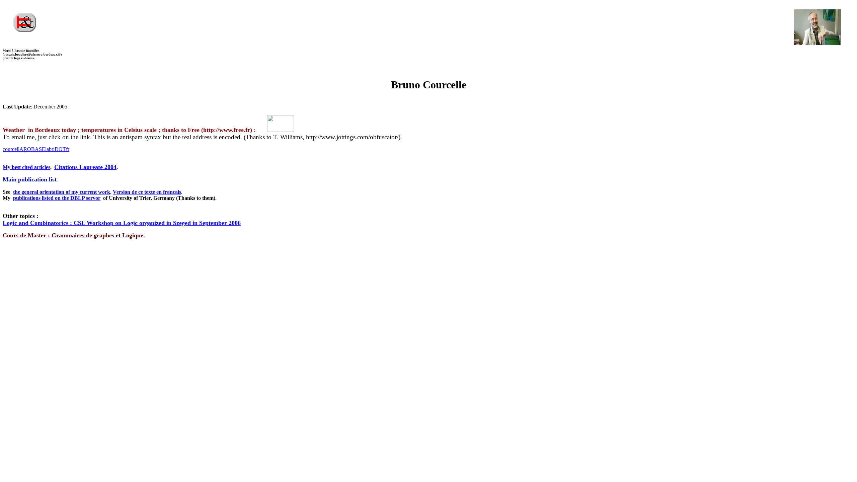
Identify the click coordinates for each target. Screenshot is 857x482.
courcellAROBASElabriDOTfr (36, 149)
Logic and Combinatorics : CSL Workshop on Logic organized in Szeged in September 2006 (122, 223)
